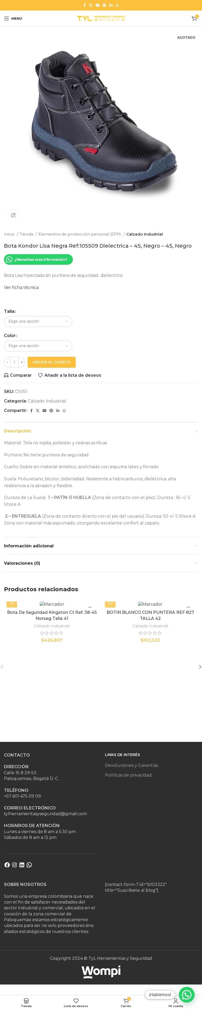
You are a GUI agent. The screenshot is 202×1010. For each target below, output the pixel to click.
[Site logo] (101, 18)
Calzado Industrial (144, 234)
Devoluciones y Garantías (131, 765)
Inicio (10, 234)
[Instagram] (14, 866)
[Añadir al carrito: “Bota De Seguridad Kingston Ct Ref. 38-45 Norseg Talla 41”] (12, 602)
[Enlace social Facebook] (84, 5)
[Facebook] (7, 866)
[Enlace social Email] (97, 5)
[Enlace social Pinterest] (104, 5)
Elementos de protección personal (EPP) (80, 234)
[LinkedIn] (22, 866)
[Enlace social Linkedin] (111, 5)
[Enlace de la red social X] (90, 5)
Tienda (27, 234)
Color (10, 335)
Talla (9, 311)
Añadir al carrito (51, 362)
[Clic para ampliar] (13, 215)
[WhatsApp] (29, 866)
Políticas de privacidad (128, 775)
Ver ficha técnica (21, 287)
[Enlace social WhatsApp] (117, 5)
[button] (187, 995)
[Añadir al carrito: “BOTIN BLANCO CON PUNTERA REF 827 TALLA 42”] (110, 602)
